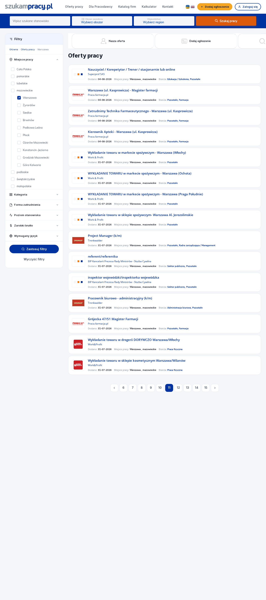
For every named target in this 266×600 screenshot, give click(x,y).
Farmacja (183, 100)
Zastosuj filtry (36, 249)
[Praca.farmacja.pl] (78, 95)
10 (160, 387)
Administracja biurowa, (179, 307)
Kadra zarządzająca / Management (197, 245)
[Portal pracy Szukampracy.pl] (29, 6)
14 (196, 387)
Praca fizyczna (174, 349)
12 (178, 387)
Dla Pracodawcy (100, 6)
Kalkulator (149, 6)
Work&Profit (95, 344)
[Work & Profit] (78, 157)
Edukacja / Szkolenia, (178, 79)
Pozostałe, (173, 100)
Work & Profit (95, 157)
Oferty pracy (74, 6)
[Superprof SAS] (78, 74)
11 (169, 387)
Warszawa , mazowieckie (143, 79)
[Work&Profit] (78, 344)
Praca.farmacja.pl (98, 95)
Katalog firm (127, 6)
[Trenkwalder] (78, 240)
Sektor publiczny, (176, 266)
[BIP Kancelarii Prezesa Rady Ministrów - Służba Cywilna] (78, 261)
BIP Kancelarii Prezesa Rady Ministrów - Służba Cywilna (119, 261)
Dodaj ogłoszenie (217, 6)
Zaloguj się (250, 6)
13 (187, 387)
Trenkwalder (95, 240)
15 (205, 387)
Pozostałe (195, 79)
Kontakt (167, 6)
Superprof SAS (96, 74)
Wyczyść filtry (34, 259)
